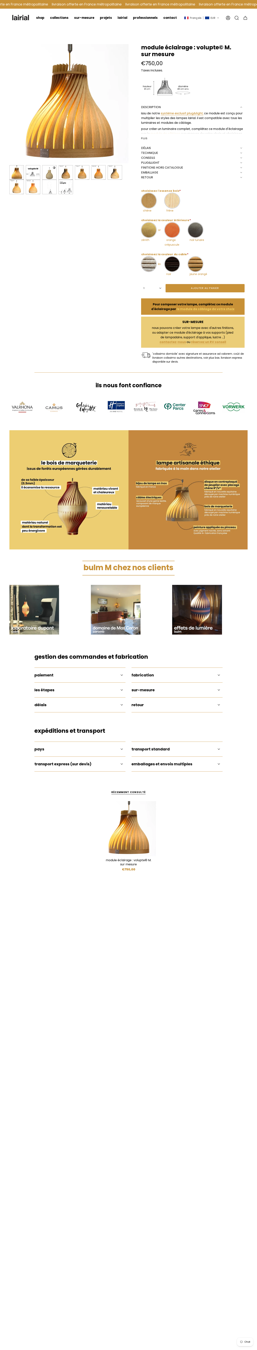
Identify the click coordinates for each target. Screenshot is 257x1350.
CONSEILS (148, 158)
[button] (40, 17)
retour (138, 704)
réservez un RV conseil (208, 342)
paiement (43, 675)
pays (39, 749)
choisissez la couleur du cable (165, 254)
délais (40, 704)
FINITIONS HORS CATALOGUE (162, 167)
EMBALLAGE (149, 172)
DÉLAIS (146, 148)
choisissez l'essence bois (161, 191)
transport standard (151, 749)
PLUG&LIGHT (150, 162)
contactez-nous (173, 342)
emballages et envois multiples (162, 764)
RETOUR (147, 177)
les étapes (44, 690)
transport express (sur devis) (62, 764)
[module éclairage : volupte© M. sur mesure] (128, 828)
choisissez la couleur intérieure (166, 220)
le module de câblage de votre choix (205, 309)
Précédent (9, 104)
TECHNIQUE (149, 153)
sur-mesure (143, 690)
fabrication (143, 675)
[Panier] (245, 18)
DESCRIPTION (151, 107)
